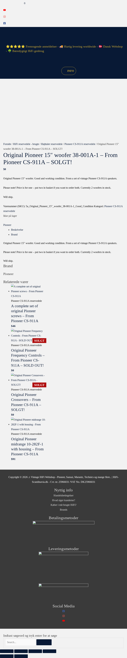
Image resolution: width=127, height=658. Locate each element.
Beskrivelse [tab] (17, 229)
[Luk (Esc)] (49, 651)
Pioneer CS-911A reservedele (79, 144)
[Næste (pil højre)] (21, 656)
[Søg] (44, 642)
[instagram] (4, 17)
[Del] (35, 651)
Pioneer (7, 225)
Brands (63, 509)
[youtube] (4, 10)
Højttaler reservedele (52, 144)
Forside (7, 144)
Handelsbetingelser (63, 495)
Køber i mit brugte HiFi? (63, 504)
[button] (55, 71)
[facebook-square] (4, 23)
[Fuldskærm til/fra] (21, 651)
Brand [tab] (14, 234)
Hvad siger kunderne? (63, 500)
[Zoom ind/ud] (7, 651)
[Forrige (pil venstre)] (7, 656)
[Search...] (20, 642)
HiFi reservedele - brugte (26, 144)
